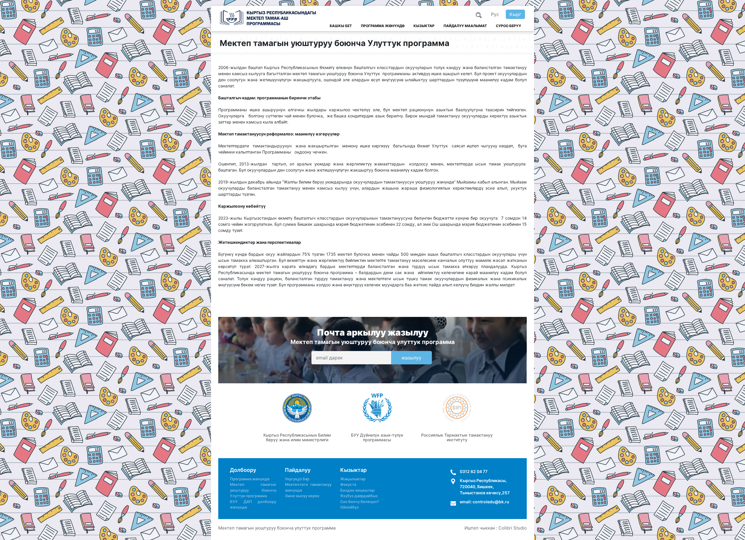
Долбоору (243, 470)
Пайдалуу (298, 470)
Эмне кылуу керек (302, 495)
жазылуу (411, 358)
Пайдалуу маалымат (465, 26)
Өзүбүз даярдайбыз (359, 495)
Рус (495, 14)
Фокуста (348, 484)
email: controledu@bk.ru (484, 501)
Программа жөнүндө (383, 26)
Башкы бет (341, 26)
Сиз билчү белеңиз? (359, 501)
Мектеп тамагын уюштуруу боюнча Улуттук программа (253, 490)
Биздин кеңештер (357, 490)
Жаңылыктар (353, 479)
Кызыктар (424, 26)
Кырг (515, 14)
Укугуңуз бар (297, 479)
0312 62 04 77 (473, 471)
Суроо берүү (508, 26)
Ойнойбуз (349, 507)
